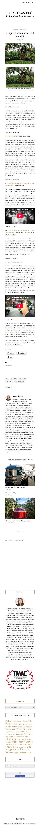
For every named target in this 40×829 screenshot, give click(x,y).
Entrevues (28, 727)
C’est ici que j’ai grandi (12, 493)
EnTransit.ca (21, 727)
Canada (16, 29)
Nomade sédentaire (16, 737)
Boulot (10, 723)
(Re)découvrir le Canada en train (15, 487)
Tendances (28, 744)
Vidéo (8, 752)
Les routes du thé (12, 136)
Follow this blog (20, 776)
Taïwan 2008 (9, 744)
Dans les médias (11, 727)
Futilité (7, 732)
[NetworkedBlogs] (20, 773)
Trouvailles (11, 746)
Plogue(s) (11, 739)
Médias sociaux (10, 734)
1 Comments (8, 387)
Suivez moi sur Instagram (30, 823)
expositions (22, 378)
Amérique (24, 721)
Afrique (17, 721)
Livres (30, 732)
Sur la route (27, 741)
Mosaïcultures (19, 381)
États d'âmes (10, 729)
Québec (8, 742)
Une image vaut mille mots (18, 748)
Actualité (10, 721)
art (7, 378)
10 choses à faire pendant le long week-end (18, 521)
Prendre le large (24, 739)
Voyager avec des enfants (21, 752)
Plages (26, 736)
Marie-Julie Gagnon (21, 396)
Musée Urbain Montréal (14, 262)
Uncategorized (21, 747)
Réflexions (16, 741)
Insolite (24, 731)
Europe (20, 729)
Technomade (19, 744)
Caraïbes (28, 724)
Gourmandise (15, 732)
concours (14, 378)
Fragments (27, 729)
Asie (30, 721)
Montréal (23, 29)
